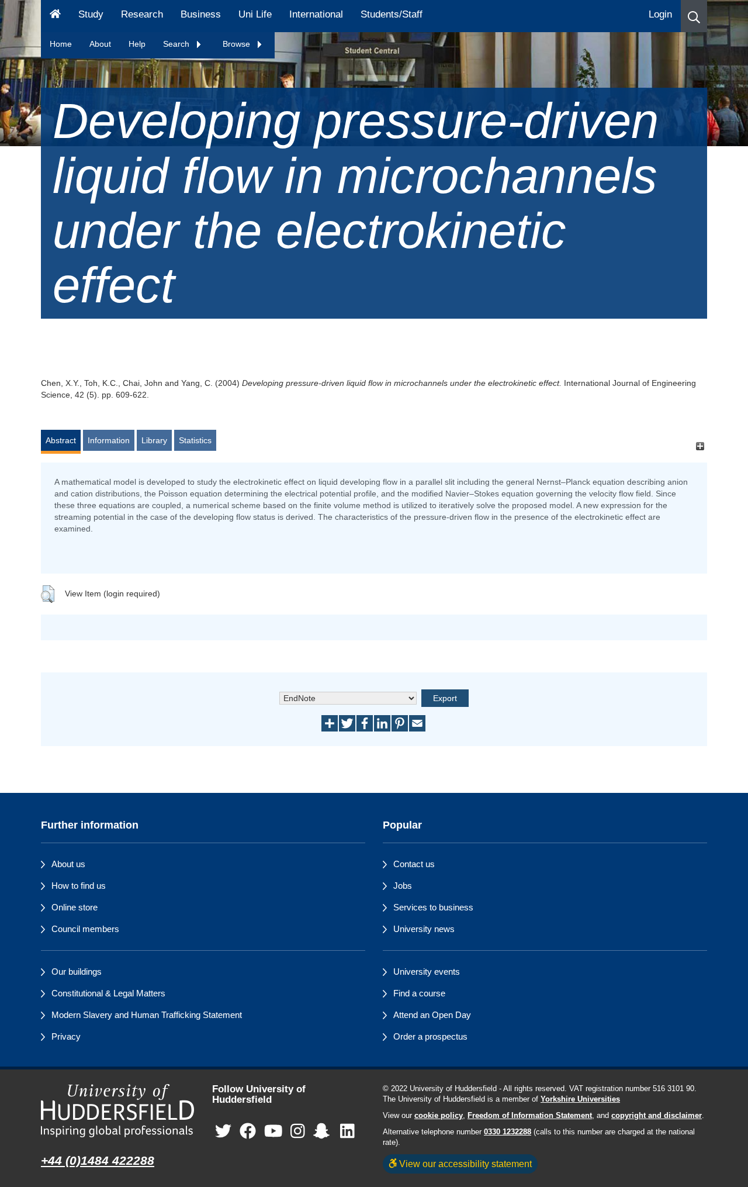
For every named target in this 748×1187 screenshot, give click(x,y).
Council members (85, 929)
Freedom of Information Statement (530, 1116)
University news (424, 929)
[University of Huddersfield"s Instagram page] (297, 1132)
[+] (699, 445)
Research (142, 14)
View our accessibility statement (464, 1163)
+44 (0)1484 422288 (97, 1160)
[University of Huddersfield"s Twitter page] (223, 1132)
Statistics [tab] (195, 440)
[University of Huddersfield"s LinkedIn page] (347, 1132)
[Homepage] (55, 16)
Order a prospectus (430, 1036)
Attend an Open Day (432, 1015)
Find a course (419, 993)
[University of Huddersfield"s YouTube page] (273, 1132)
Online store (74, 907)
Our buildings (76, 971)
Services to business (433, 907)
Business (201, 14)
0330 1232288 (507, 1132)
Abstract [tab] (61, 440)
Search (177, 44)
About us (68, 864)
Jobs (402, 886)
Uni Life (255, 14)
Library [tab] (154, 440)
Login (660, 14)
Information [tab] (109, 440)
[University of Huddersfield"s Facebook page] (248, 1132)
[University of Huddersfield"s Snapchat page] (323, 1132)
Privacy (66, 1036)
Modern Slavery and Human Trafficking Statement (146, 1015)
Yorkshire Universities (580, 1099)
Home (61, 44)
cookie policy (438, 1116)
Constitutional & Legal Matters (108, 993)
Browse (237, 44)
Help (137, 44)
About (100, 44)
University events (426, 971)
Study (90, 14)
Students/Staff (392, 14)
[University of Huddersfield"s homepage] (118, 1110)
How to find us (78, 886)
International (316, 14)
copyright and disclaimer (656, 1116)
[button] (694, 16)
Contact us (414, 864)
